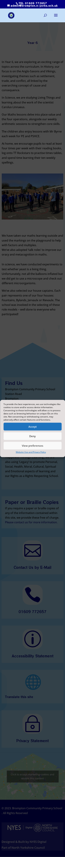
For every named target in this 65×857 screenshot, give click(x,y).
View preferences (32, 445)
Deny (32, 436)
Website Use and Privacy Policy (31, 452)
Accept (32, 426)
